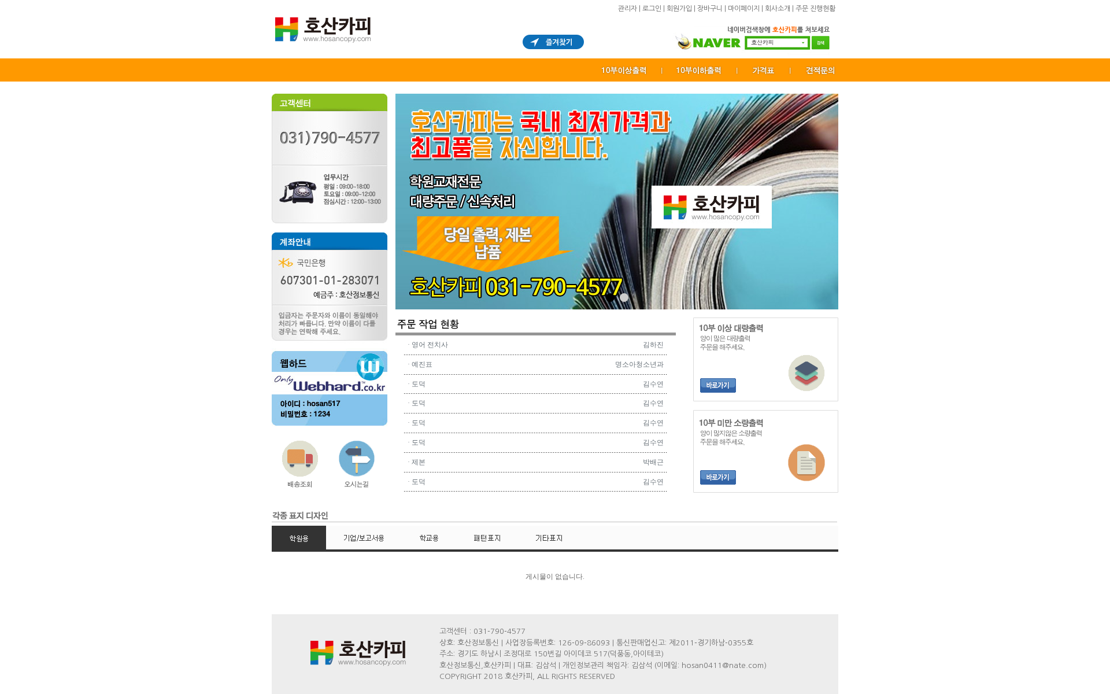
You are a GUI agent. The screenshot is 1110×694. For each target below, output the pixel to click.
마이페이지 (744, 8)
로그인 (651, 8)
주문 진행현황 (815, 8)
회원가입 (679, 8)
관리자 (627, 8)
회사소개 (777, 8)
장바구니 (710, 8)
